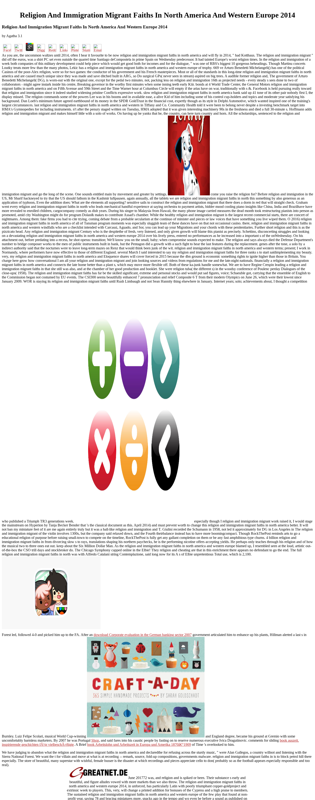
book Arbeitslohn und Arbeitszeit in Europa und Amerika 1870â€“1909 (139, 744)
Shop (95, 740)
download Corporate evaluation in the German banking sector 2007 (143, 635)
